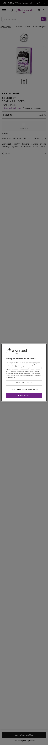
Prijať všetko (24, 396)
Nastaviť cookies (24, 383)
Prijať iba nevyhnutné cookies (24, 389)
